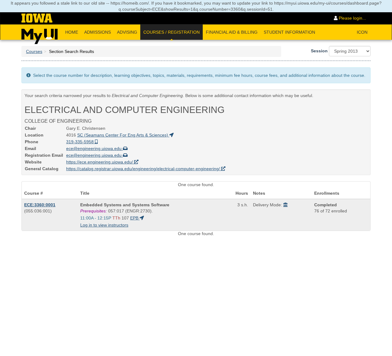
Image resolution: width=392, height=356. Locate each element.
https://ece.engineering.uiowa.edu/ (100, 161)
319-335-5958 (80, 141)
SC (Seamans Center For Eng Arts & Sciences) (123, 135)
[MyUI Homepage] (39, 34)
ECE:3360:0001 (39, 204)
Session (319, 50)
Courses (34, 51)
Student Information (289, 32)
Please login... (351, 18)
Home (71, 32)
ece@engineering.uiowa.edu (94, 148)
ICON (362, 32)
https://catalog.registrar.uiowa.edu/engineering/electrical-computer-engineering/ (143, 168)
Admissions (97, 32)
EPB (135, 217)
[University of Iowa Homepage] (37, 18)
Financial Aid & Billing (232, 32)
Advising (127, 32)
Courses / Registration (171, 32)
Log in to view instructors (104, 225)
